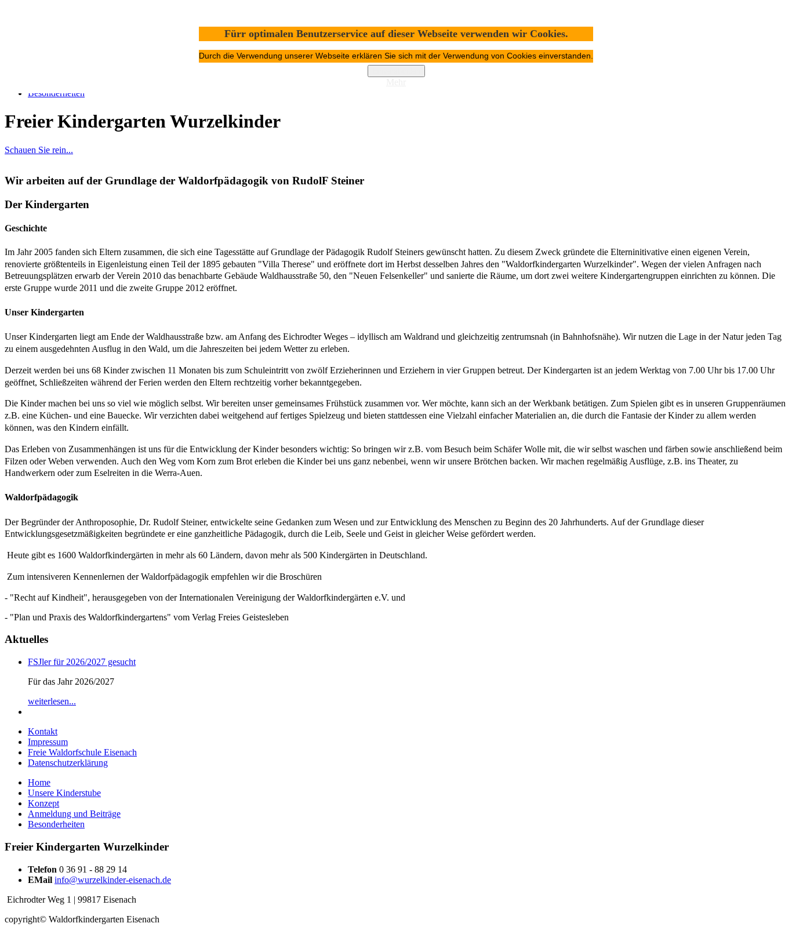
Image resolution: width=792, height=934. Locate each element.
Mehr (396, 82)
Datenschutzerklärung (68, 763)
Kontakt (42, 731)
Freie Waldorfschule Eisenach (82, 752)
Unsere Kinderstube (64, 793)
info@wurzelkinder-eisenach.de (113, 880)
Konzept (43, 803)
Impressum (48, 742)
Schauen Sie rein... (39, 150)
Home (39, 782)
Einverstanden (396, 71)
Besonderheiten (56, 824)
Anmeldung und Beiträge (74, 814)
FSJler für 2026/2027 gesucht (82, 662)
